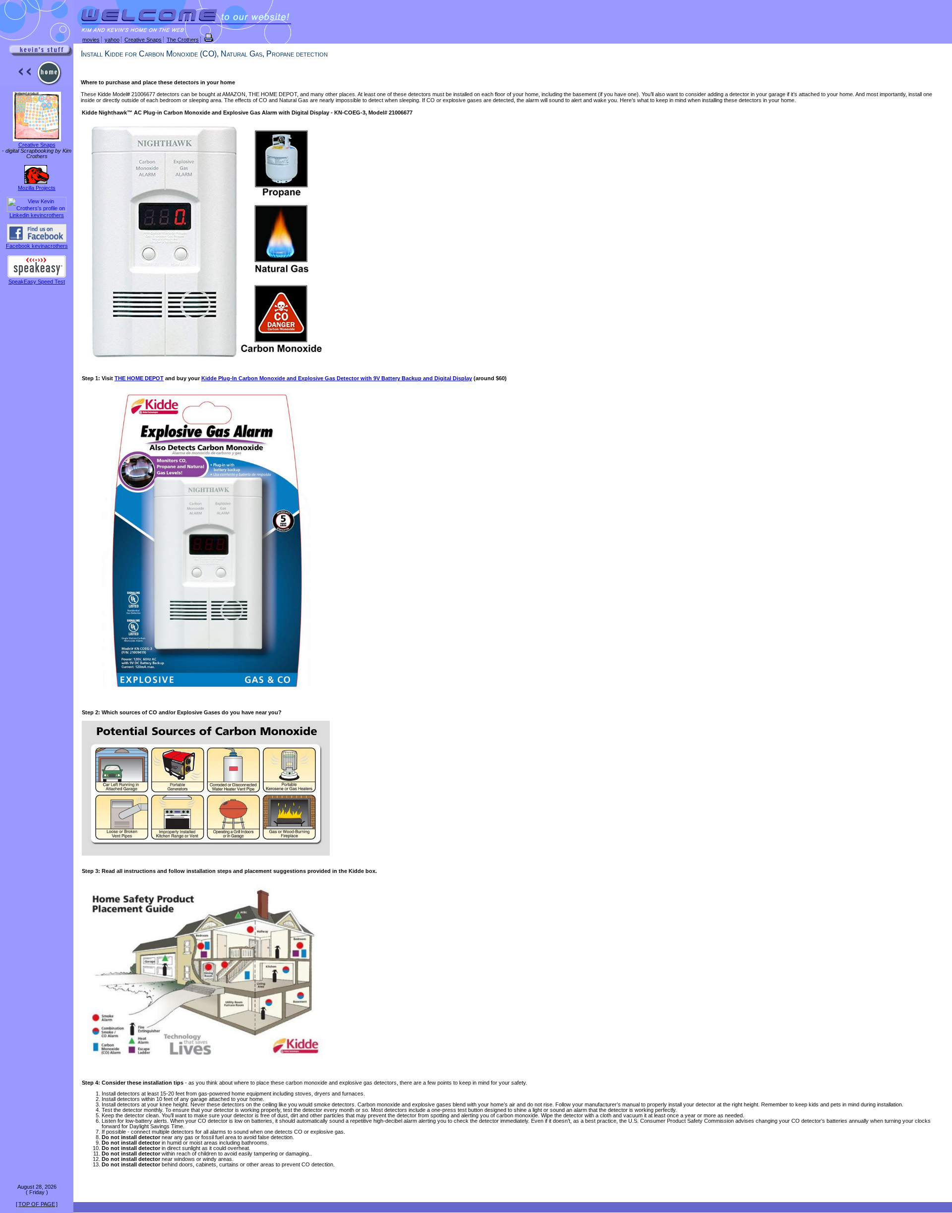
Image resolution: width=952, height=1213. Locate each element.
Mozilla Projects (37, 188)
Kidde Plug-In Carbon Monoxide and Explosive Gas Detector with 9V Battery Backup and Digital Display (336, 378)
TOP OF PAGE (36, 1204)
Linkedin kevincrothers (36, 215)
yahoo (112, 40)
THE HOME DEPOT (139, 378)
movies (91, 40)
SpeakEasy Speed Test (36, 282)
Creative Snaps (37, 145)
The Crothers (183, 40)
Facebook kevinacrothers (37, 246)
